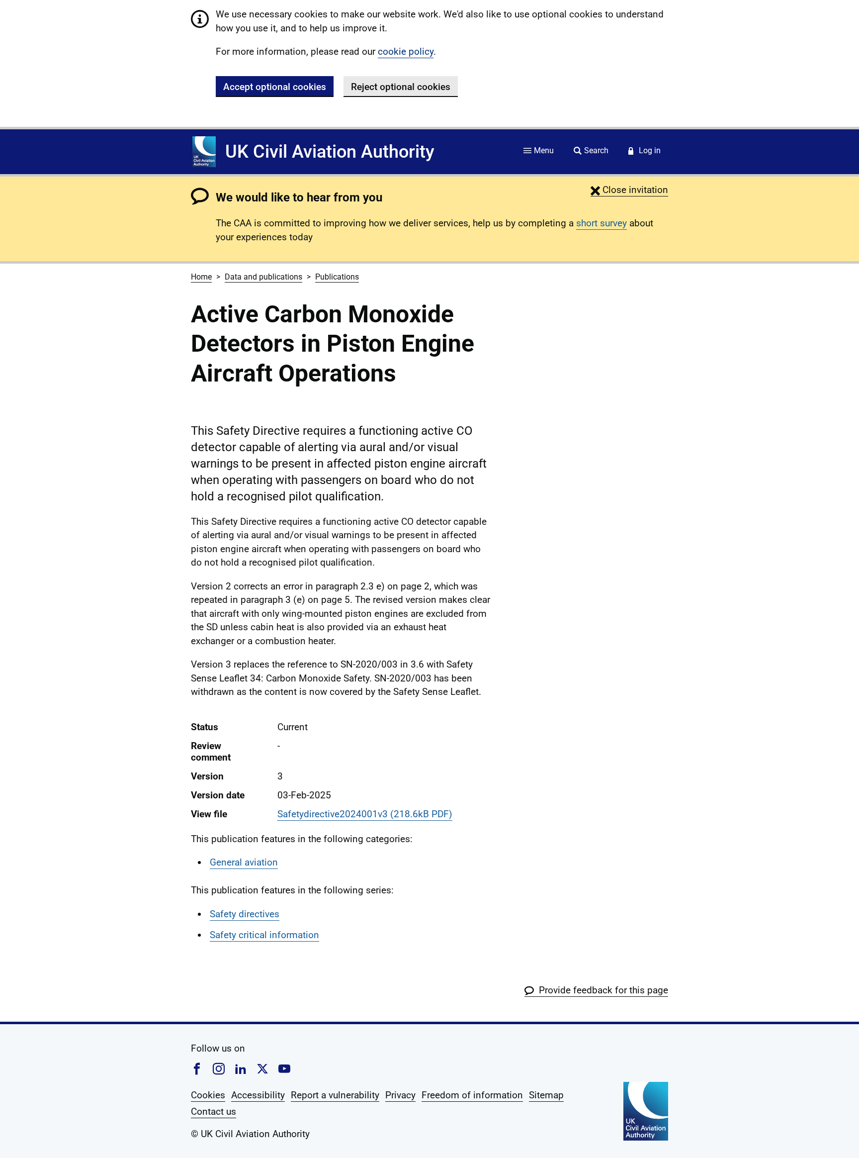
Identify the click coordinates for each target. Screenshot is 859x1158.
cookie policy (405, 51)
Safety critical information (264, 935)
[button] (629, 189)
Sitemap (546, 1095)
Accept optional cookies (274, 87)
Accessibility (258, 1095)
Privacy (400, 1095)
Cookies (208, 1095)
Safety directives (244, 914)
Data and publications (263, 277)
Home (201, 277)
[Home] (204, 152)
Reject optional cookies (400, 87)
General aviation (244, 862)
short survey (601, 223)
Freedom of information (472, 1095)
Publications (337, 277)
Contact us (213, 1111)
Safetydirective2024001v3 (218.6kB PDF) (364, 814)
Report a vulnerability (335, 1095)
